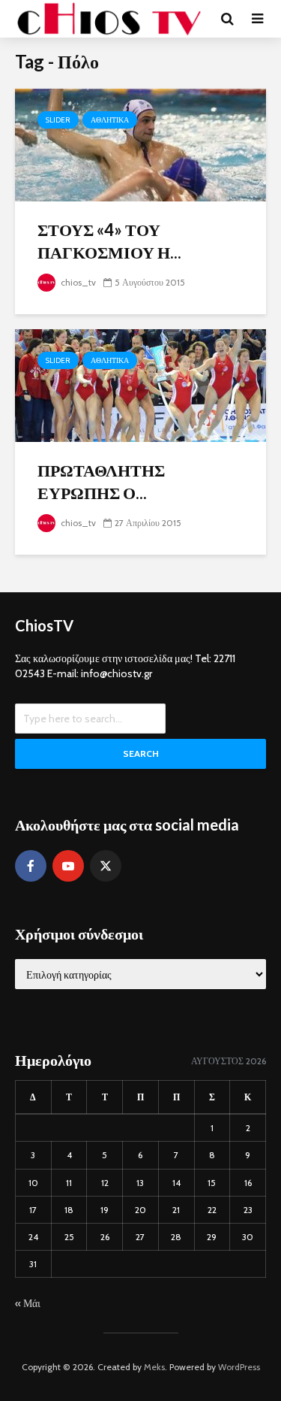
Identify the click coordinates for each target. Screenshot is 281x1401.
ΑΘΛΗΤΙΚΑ (110, 120)
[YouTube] (68, 866)
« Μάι (27, 1303)
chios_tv (77, 282)
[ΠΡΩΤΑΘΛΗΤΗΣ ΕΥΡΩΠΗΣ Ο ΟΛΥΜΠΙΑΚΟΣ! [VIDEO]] (140, 384)
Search (141, 753)
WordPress (239, 1366)
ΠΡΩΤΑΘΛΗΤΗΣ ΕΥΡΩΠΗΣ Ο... (101, 481)
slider (58, 120)
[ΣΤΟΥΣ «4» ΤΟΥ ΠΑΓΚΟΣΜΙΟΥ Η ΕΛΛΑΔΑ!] (140, 144)
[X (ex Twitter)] (105, 866)
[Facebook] (30, 866)
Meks (154, 1366)
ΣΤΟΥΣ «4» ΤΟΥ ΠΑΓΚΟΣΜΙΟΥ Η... (109, 240)
